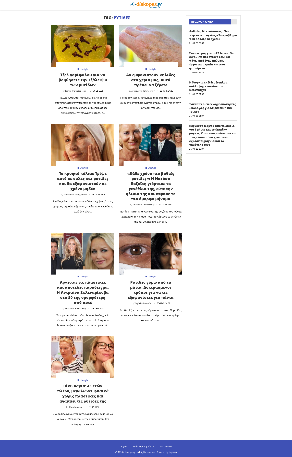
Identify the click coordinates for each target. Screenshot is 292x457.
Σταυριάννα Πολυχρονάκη (143, 90)
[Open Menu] (52, 5)
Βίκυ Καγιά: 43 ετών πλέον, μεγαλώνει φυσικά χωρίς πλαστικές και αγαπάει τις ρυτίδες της (83, 393)
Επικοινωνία (166, 446)
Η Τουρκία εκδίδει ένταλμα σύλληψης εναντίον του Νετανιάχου (208, 86)
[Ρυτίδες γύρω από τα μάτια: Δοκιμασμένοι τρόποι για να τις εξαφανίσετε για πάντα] (150, 254)
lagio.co (173, 452)
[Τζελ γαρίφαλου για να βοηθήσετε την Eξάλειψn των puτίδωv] (82, 46)
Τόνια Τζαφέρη (75, 407)
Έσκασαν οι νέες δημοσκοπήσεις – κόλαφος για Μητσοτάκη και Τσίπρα (212, 107)
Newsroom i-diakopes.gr (143, 204)
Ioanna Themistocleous (75, 90)
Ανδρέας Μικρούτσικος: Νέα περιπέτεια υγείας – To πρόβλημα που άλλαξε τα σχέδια (213, 35)
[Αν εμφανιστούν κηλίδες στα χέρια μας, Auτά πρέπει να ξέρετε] (150, 46)
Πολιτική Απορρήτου (143, 446)
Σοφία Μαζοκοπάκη (143, 303)
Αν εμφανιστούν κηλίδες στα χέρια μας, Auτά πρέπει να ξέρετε (150, 79)
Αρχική (123, 446)
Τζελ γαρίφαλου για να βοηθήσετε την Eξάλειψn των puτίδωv (83, 79)
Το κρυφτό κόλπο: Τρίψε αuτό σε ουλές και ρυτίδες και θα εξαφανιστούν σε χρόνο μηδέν (82, 181)
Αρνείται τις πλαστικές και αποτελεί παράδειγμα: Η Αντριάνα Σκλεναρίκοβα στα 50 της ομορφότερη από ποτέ (83, 292)
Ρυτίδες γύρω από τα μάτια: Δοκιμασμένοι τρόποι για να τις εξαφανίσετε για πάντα (151, 290)
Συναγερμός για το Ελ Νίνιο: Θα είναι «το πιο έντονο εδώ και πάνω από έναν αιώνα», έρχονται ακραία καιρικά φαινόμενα (211, 60)
